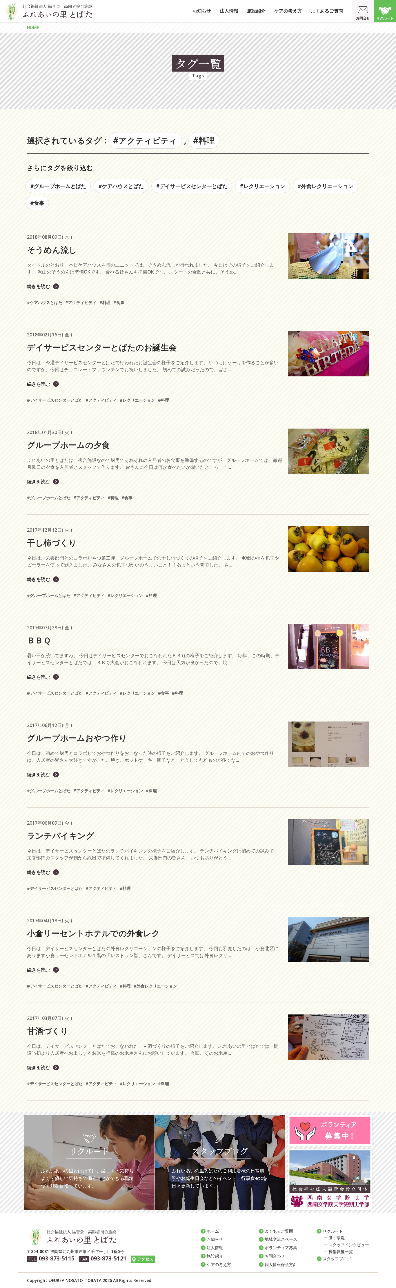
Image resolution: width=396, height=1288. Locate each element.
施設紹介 (256, 11)
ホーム (213, 1231)
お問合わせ (275, 1256)
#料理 (204, 140)
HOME (33, 27)
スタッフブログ (337, 1258)
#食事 (37, 202)
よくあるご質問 (327, 11)
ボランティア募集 (281, 1247)
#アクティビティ (145, 140)
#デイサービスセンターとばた (192, 186)
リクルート (385, 18)
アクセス (145, 1259)
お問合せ (363, 18)
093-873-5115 (57, 1258)
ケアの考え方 (288, 11)
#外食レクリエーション (325, 186)
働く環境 (336, 1237)
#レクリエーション (262, 186)
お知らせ (201, 11)
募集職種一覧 (340, 1251)
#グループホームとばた (58, 186)
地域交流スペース (281, 1239)
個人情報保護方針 (281, 1264)
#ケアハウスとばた (121, 186)
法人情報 (229, 11)
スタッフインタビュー (348, 1244)
